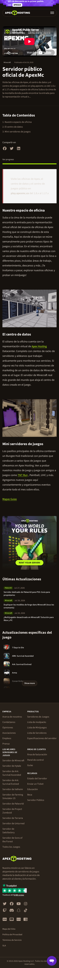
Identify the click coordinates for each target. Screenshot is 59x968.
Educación (32, 789)
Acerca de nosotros (12, 716)
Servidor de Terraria (12, 818)
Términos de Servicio (12, 940)
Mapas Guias (9, 499)
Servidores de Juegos (38, 716)
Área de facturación (37, 754)
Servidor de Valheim (12, 789)
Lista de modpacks (36, 722)
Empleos (6, 738)
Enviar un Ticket (35, 784)
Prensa (6, 743)
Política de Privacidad (12, 934)
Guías (30, 765)
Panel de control (35, 760)
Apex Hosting (39, 346)
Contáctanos (8, 722)
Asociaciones (9, 733)
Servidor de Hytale (11, 766)
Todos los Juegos (11, 847)
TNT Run (23, 475)
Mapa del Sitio (8, 929)
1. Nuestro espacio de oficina (17, 122)
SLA (4, 945)
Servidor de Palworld (13, 803)
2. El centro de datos (12, 126)
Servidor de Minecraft (13, 760)
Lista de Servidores (37, 733)
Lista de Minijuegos (37, 727)
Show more (29, 683)
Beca (29, 794)
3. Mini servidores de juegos (16, 131)
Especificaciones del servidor (42, 738)
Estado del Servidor (37, 778)
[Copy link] (48, 210)
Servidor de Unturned (13, 823)
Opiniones (7, 727)
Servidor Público (35, 800)
